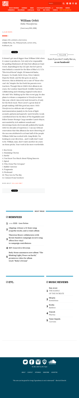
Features (59, 8)
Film (38, 10)
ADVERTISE (54, 372)
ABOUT (24, 372)
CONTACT (30, 372)
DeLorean (21, 10)
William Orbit (17, 183)
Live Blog (31, 10)
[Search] (64, 3)
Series (67, 8)
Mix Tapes (46, 10)
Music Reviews (14, 8)
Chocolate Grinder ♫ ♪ (45, 8)
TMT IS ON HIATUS (65, 10)
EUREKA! (24, 8)
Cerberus (11, 10)
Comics (55, 10)
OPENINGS (38, 372)
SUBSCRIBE (46, 372)
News (32, 8)
